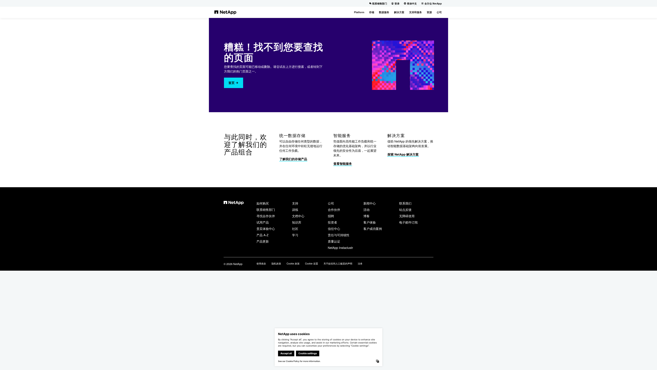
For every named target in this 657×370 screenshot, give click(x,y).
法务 (360, 263)
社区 (295, 228)
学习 (295, 235)
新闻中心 (369, 203)
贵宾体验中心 (265, 228)
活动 (366, 209)
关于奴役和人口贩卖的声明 (338, 263)
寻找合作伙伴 (265, 216)
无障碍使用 (407, 216)
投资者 (332, 222)
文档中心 (298, 216)
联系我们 (405, 203)
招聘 (331, 216)
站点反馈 (405, 209)
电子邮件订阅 (408, 222)
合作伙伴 (334, 209)
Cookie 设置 (311, 263)
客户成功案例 (372, 228)
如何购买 (262, 203)
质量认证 (334, 241)
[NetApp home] (225, 12)
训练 (295, 209)
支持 (295, 203)
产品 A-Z (262, 235)
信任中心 (334, 228)
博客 (366, 216)
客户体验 (369, 222)
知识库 (296, 222)
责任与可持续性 (338, 235)
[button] (359, 12)
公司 (331, 203)
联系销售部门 (265, 209)
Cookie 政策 (293, 263)
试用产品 (262, 222)
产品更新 (262, 241)
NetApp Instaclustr (340, 247)
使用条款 (261, 263)
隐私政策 (276, 263)
